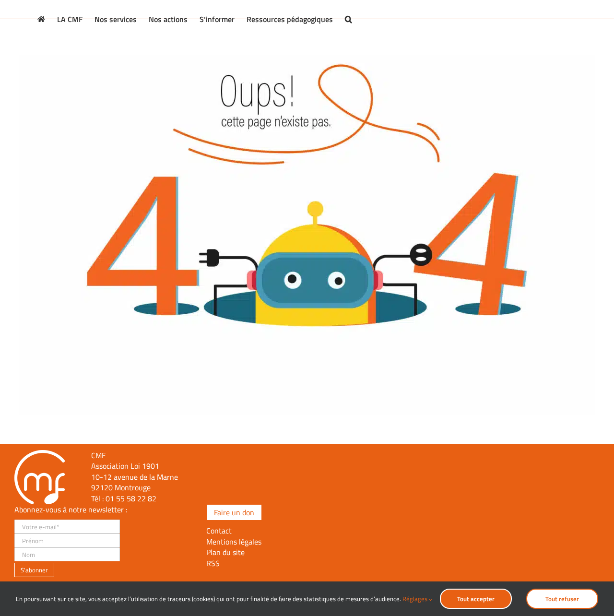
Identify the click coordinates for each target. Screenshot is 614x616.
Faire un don (234, 512)
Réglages (415, 599)
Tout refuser (562, 599)
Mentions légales (233, 541)
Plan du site (225, 552)
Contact (219, 530)
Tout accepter (476, 599)
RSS (213, 563)
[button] (348, 19)
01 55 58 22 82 (131, 498)
